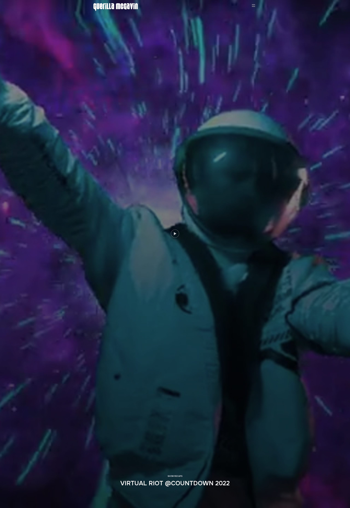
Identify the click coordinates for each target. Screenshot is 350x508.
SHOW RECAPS (175, 476)
